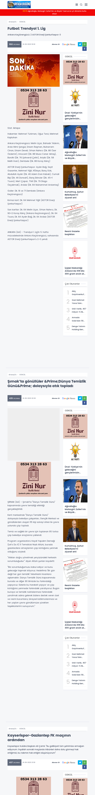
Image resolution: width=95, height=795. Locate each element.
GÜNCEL (22, 22)
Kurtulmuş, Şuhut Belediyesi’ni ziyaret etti (54, 11)
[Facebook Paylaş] (84, 49)
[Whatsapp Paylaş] (84, 44)
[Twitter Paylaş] (80, 44)
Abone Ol (56, 44)
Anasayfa (12, 22)
